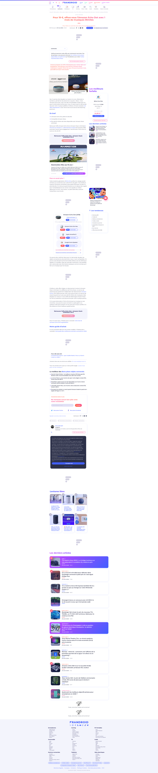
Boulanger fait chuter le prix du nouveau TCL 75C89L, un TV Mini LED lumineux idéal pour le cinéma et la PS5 (78, 614)
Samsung (74, 745)
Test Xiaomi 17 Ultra (97, 762)
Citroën (50, 743)
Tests (85, 2)
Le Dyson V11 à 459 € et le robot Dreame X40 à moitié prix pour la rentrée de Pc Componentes (55, 507)
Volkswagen (51, 750)
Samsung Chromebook (101, 737)
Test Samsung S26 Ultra (91, 765)
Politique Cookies (82, 768)
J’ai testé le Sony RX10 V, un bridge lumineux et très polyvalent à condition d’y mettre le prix (78, 561)
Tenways (97, 759)
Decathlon (98, 755)
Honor (97, 734)
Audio (96, 739)
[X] (70, 725)
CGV (103, 768)
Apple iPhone (52, 729)
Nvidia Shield (75, 735)
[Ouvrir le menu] (50, 2)
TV (72, 739)
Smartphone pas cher (97, 222)
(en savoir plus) (77, 451)
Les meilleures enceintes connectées (65, 250)
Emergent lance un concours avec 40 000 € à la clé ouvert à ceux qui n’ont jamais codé (78, 601)
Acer (97, 729)
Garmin (50, 757)
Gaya (97, 756)
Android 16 (106, 762)
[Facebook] (75, 725)
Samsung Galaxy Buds (100, 746)
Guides (91, 2)
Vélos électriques (99, 752)
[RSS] (78, 725)
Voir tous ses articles (78, 432)
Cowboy (97, 754)
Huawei (50, 731)
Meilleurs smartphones (97, 219)
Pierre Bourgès (59, 425)
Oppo (50, 734)
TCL (73, 747)
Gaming (73, 728)
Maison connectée (79, 420)
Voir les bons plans (76, 61)
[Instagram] (73, 725)
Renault (51, 747)
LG (73, 742)
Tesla (50, 749)
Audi (50, 741)
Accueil (51, 12)
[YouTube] (80, 725)
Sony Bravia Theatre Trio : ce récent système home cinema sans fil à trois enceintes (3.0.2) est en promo (77, 640)
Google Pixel (52, 730)
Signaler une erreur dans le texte (58, 416)
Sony (73, 746)
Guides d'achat (66, 690)
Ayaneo (74, 730)
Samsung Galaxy (52, 735)
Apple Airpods (99, 741)
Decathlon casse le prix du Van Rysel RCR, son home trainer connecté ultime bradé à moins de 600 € (68, 382)
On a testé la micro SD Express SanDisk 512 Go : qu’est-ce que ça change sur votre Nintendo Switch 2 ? (78, 587)
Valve (73, 737)
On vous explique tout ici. (79, 361)
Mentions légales (58, 768)
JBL (96, 744)
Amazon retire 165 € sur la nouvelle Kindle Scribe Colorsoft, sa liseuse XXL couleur (76, 666)
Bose (97, 742)
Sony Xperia (51, 736)
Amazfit (51, 754)
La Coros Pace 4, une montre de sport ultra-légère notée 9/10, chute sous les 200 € (101, 134)
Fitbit (50, 756)
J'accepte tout (69, 463)
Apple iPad (74, 754)
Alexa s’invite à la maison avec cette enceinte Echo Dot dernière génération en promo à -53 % (81, 508)
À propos (66, 768)
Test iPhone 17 (87, 762)
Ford (50, 744)
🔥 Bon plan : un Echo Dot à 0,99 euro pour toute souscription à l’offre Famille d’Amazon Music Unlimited (68, 528)
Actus (81, 2)
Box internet (95, 228)
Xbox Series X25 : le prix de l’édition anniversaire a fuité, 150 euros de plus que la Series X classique (78, 680)
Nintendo (74, 734)
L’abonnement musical (69, 127)
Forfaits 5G (94, 217)
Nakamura (98, 758)
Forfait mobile (105, 2)
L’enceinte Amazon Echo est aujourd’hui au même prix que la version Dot (68, 508)
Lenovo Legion (75, 731)
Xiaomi (50, 737)
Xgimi (73, 749)
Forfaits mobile (95, 220)
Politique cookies (58, 460)
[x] (51, 432)
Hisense (74, 741)
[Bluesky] (88, 725)
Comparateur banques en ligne (68, 765)
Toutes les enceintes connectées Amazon (66, 252)
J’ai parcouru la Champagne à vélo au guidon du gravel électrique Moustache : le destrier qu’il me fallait (77, 627)
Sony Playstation (76, 736)
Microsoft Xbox (75, 732)
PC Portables (98, 728)
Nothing (97, 745)
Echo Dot (68, 181)
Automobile (51, 739)
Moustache (98, 757)
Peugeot (51, 746)
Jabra (97, 743)
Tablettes (74, 752)
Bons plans (97, 2)
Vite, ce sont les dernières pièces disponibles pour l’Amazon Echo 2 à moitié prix (55, 528)
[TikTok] (85, 725)
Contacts (73, 768)
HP (96, 735)
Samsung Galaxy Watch (54, 759)
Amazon (54, 420)
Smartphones (52, 728)
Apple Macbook (99, 730)
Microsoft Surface (99, 736)
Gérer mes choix (68, 466)
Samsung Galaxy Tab (76, 758)
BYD (50, 742)
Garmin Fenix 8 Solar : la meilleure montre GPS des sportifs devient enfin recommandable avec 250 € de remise (68, 375)
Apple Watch (52, 755)
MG (50, 745)
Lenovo (97, 732)
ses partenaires (61, 456)
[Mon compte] (59, 2)
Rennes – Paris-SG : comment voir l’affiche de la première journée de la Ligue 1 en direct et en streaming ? (78, 653)
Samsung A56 (95, 215)
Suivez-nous (89, 27)
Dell (96, 731)
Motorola (51, 732)
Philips (73, 744)
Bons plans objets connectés (66, 12)
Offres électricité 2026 (97, 230)
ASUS (73, 729)
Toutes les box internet (100, 120)
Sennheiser (98, 747)
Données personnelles (94, 768)
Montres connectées (54, 752)
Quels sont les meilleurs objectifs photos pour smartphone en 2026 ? (77, 693)
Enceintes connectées (65, 420)
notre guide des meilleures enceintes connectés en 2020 (71, 331)
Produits (64, 584)
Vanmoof (98, 760)
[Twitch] (83, 725)
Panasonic (74, 743)
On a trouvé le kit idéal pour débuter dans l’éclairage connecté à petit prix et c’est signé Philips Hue (77, 574)
